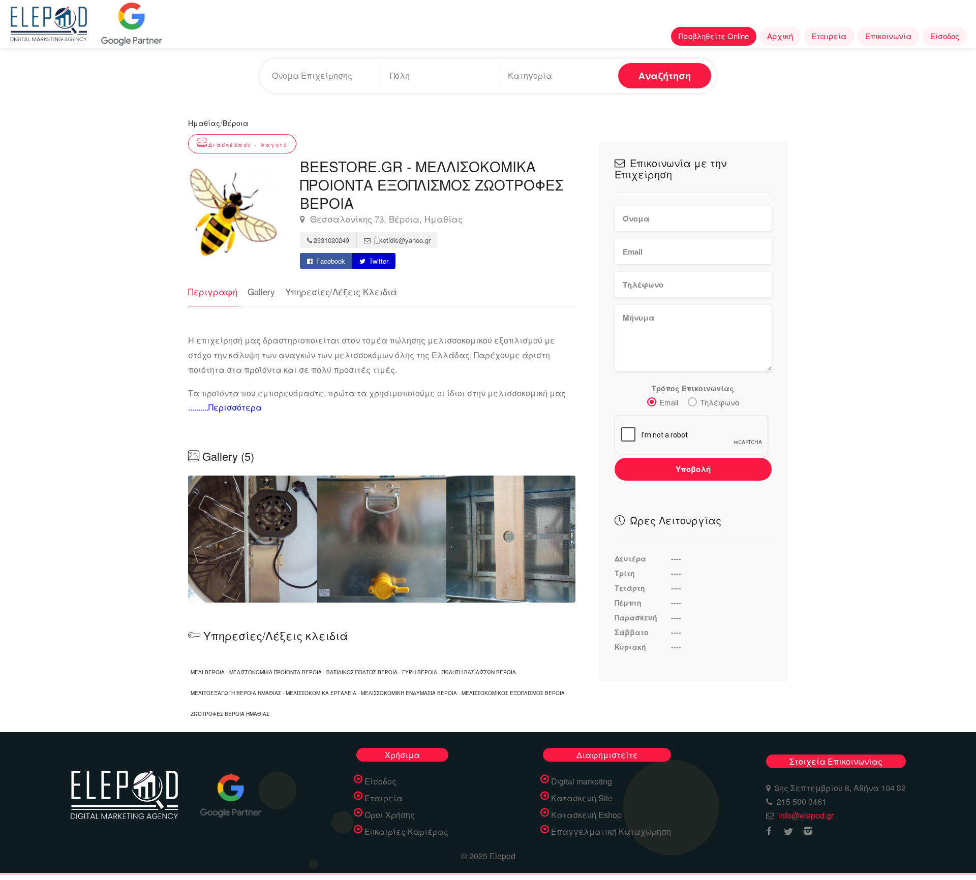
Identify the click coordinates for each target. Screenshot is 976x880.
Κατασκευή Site (582, 798)
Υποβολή (693, 469)
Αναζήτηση (664, 75)
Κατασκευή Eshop (586, 815)
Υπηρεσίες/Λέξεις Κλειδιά (341, 291)
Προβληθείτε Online (714, 35)
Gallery (261, 291)
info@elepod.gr (806, 815)
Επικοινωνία (888, 35)
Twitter (377, 261)
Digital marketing (581, 781)
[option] (381, 539)
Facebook (329, 261)
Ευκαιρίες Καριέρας (406, 831)
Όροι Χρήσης (389, 815)
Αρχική (780, 35)
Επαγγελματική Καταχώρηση (611, 831)
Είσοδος (944, 35)
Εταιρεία (829, 35)
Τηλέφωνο (719, 402)
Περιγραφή (212, 291)
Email (668, 402)
